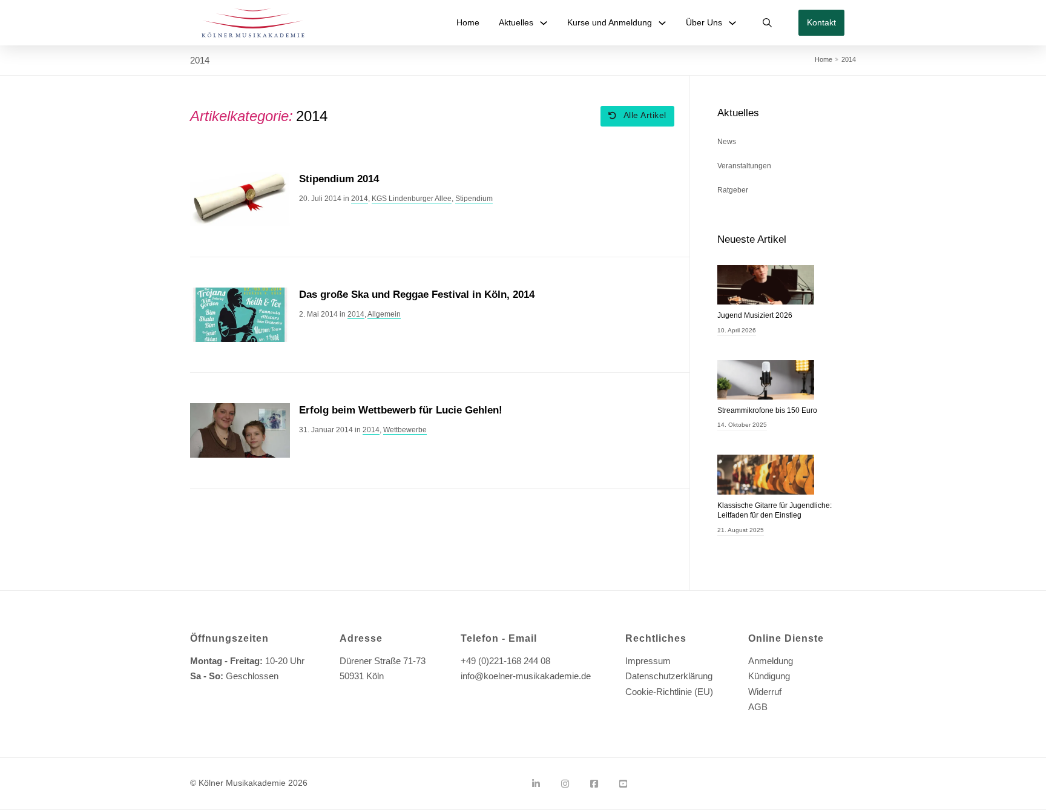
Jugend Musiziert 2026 (754, 315)
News (726, 141)
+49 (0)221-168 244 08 (505, 661)
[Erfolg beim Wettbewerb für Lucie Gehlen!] (240, 429)
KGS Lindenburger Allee (412, 198)
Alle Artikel (644, 115)
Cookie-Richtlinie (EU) (669, 692)
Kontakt (821, 22)
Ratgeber (732, 190)
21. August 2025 (740, 530)
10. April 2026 (736, 330)
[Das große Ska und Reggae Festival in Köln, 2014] (240, 314)
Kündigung (769, 676)
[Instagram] (565, 784)
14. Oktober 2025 (742, 424)
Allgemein (384, 314)
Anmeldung (770, 661)
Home (467, 22)
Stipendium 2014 (339, 179)
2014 (359, 198)
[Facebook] (594, 784)
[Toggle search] (767, 23)
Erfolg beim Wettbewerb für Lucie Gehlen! (400, 410)
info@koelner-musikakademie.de (526, 676)
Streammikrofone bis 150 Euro (767, 410)
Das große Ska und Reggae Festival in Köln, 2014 (417, 294)
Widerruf (764, 692)
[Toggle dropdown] (543, 23)
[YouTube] (623, 784)
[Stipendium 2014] (240, 198)
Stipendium (474, 198)
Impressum (648, 661)
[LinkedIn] (536, 784)
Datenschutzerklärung (668, 676)
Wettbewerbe (405, 430)
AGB (758, 707)
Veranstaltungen (744, 166)
